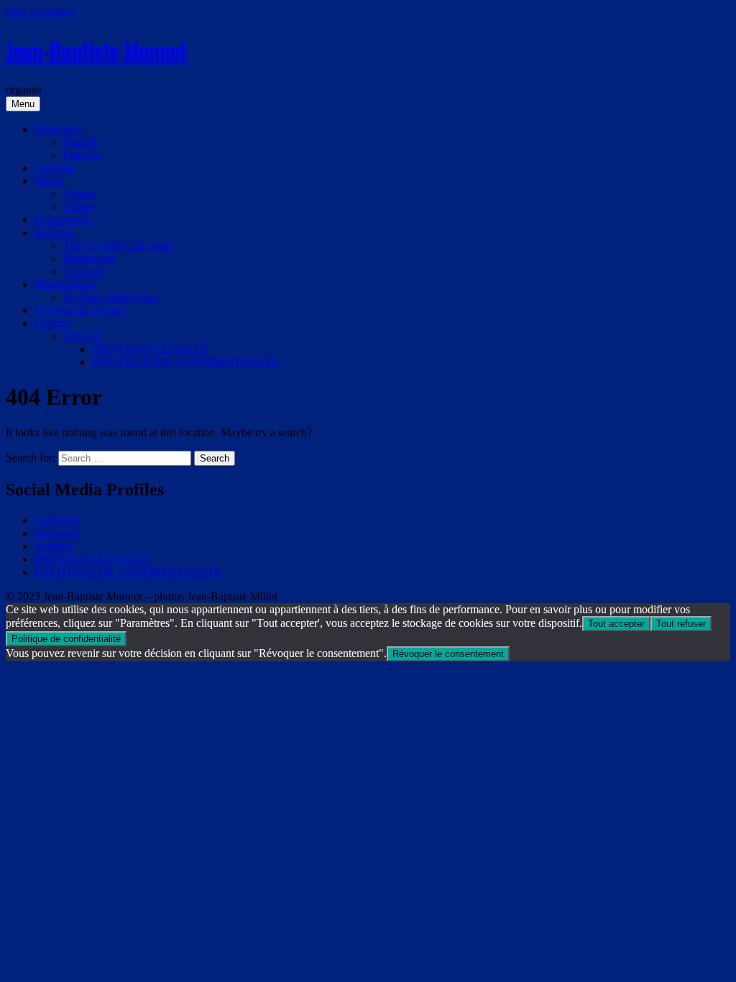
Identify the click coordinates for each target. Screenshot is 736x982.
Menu (23, 103)
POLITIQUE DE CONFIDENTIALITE (185, 362)
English (80, 142)
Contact (52, 323)
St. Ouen (54, 232)
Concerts (54, 168)
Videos (79, 194)
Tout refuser (681, 623)
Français (82, 155)
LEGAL (82, 336)
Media (48, 181)
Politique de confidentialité (66, 638)
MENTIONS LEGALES (150, 349)
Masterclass (89, 258)
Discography (63, 220)
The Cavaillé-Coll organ (118, 245)
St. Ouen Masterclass (111, 297)
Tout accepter (616, 623)
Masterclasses (65, 284)
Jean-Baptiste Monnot (96, 51)
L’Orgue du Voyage (79, 310)
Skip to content (40, 12)
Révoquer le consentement (448, 653)
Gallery (80, 207)
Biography (58, 129)
